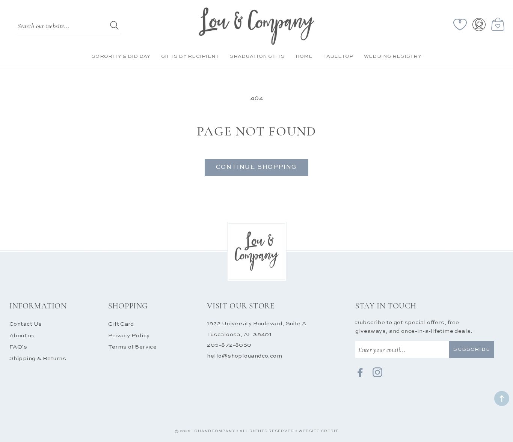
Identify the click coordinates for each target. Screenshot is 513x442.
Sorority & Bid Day (121, 56)
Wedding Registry (392, 56)
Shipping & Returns (37, 358)
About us (22, 335)
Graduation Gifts (257, 56)
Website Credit (318, 431)
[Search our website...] (114, 25)
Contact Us (25, 324)
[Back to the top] (501, 398)
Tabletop (338, 56)
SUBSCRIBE (471, 349)
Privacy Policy (128, 335)
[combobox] (68, 25)
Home (304, 56)
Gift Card (121, 324)
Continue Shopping (256, 167)
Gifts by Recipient (190, 56)
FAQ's (18, 347)
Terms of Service (132, 347)
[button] (499, 24)
